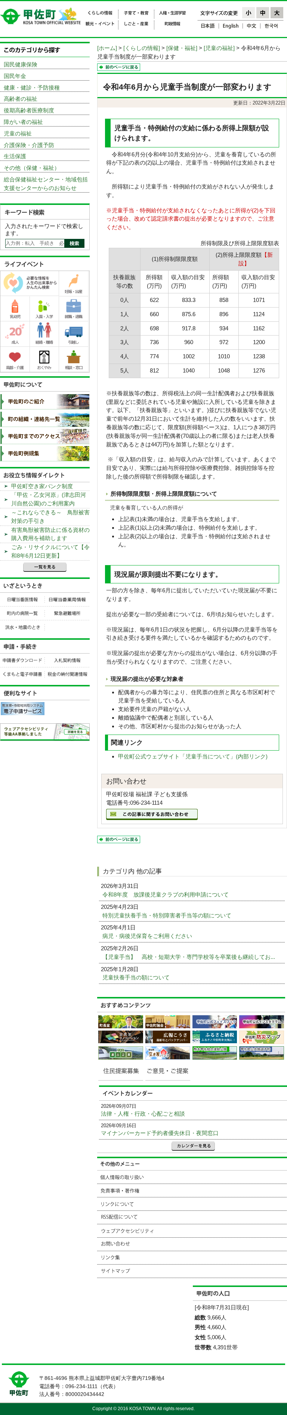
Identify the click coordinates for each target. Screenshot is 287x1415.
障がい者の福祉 (23, 122)
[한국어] (271, 27)
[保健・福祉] (181, 48)
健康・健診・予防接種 (32, 87)
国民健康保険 (20, 64)
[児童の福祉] (219, 48)
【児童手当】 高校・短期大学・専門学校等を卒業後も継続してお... (189, 957)
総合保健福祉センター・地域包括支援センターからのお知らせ (46, 183)
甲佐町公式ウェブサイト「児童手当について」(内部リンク (192, 756)
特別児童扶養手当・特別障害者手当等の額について (167, 915)
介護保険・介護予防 (29, 145)
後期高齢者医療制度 (29, 110)
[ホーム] (107, 48)
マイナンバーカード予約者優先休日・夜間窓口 (160, 1133)
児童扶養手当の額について (136, 977)
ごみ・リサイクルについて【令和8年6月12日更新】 (50, 551)
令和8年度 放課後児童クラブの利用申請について (166, 894)
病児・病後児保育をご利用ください (148, 936)
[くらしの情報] (141, 48)
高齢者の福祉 (20, 99)
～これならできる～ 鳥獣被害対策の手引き (50, 516)
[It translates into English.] (231, 27)
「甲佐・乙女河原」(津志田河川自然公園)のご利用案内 (48, 499)
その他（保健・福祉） (32, 168)
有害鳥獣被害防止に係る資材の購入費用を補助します (50, 534)
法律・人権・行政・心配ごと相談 (143, 1113)
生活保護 (15, 156)
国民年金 (15, 76)
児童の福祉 (18, 133)
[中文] (251, 27)
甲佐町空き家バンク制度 (42, 486)
